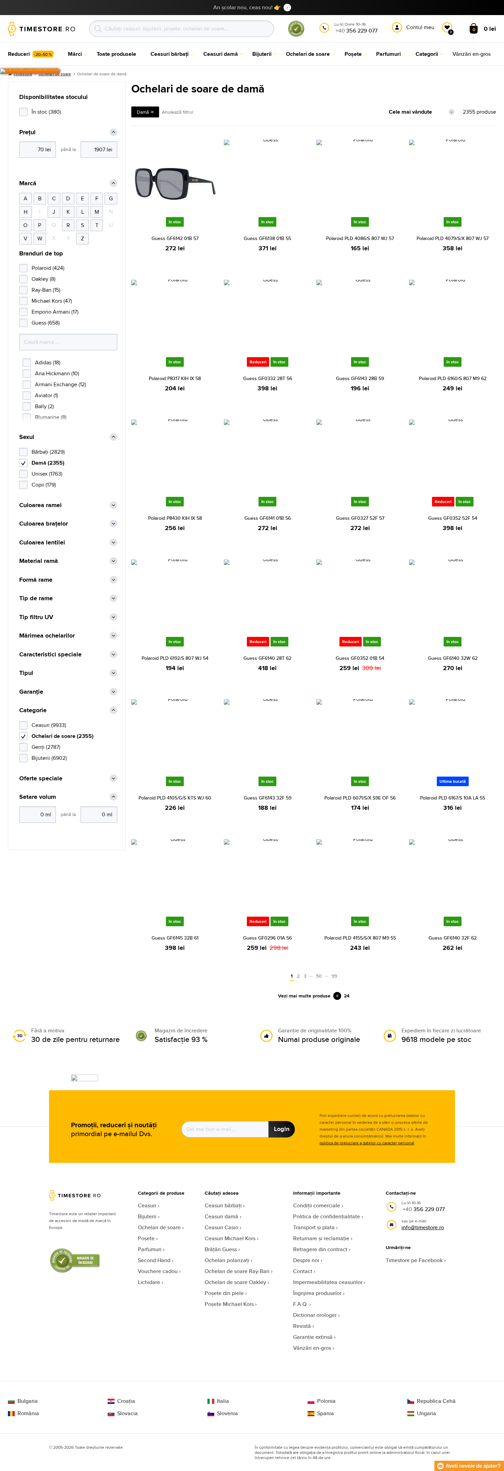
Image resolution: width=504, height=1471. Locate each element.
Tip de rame (36, 598)
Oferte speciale (40, 778)
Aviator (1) (46, 395)
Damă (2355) (48, 463)
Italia (223, 1401)
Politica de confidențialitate (326, 1216)
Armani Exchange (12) (60, 384)
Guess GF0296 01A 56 (267, 937)
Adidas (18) (47, 362)
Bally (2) (44, 406)
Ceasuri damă (221, 1216)
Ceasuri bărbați (223, 1205)
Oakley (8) (44, 279)
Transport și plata (314, 1227)
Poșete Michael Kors (229, 1304)
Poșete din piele (224, 1293)
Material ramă (38, 561)
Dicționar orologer (315, 1315)
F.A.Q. (300, 1304)
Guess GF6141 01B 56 (267, 518)
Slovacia (127, 1413)
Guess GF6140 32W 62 (453, 658)
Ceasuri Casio (221, 1227)
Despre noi (306, 1260)
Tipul (26, 673)
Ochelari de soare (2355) (63, 736)
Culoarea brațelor (43, 524)
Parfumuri (149, 1249)
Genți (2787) (46, 747)
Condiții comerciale (316, 1205)
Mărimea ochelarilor (47, 636)
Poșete (146, 1238)
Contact (302, 1271)
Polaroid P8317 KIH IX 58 (175, 378)
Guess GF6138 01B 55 (267, 238)
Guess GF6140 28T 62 (267, 658)
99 (334, 975)
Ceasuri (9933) (49, 725)
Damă (143, 112)
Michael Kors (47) (52, 301)
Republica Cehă (436, 1401)
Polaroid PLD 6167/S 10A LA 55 (452, 797)
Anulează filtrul (177, 112)
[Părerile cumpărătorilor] (30, 71)
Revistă (302, 1326)
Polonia (326, 1401)
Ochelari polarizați (227, 1260)
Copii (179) (44, 485)
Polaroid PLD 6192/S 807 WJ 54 (175, 658)
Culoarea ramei (40, 505)
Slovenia (227, 1413)
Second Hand (154, 1260)
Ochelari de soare (159, 1227)
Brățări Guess (221, 1249)
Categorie (33, 710)
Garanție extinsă (313, 1337)
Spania (325, 1413)
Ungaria (426, 1413)
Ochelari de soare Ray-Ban (237, 1271)
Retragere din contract (320, 1249)
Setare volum (37, 797)
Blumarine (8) (51, 417)
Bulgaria (27, 1401)
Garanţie (31, 692)
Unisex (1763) (47, 474)
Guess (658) (46, 323)
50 (319, 975)
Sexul (26, 437)
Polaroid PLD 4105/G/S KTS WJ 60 (175, 797)
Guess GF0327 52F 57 (360, 518)
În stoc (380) (46, 112)
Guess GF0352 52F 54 (452, 518)
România (28, 1413)
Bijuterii (147, 1216)
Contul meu (420, 27)
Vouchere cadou (158, 1271)
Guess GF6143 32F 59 (267, 797)
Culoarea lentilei (42, 542)
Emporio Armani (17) (55, 312)
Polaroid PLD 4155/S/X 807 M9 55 (360, 937)
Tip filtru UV (36, 617)
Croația (126, 1401)
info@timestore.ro (422, 1227)
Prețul (27, 132)
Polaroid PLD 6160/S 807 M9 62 (453, 378)
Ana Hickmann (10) (57, 373)
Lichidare (149, 1282)
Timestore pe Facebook (414, 1260)
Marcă (27, 183)
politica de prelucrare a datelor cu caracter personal (367, 1143)
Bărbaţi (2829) (48, 452)
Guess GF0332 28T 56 (267, 378)
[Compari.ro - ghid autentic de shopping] (296, 35)
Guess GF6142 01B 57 (175, 238)
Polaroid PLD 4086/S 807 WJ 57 (360, 238)
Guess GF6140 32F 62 (453, 937)
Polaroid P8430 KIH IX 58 (175, 518)
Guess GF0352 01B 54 (360, 658)
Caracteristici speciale (50, 654)
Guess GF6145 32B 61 (175, 937)
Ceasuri (147, 1205)
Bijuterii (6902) (49, 758)
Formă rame (35, 580)
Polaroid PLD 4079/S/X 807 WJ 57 (453, 238)
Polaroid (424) (48, 268)
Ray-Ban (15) (46, 290)
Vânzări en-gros (312, 1348)
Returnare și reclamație (321, 1238)
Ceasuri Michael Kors (230, 1238)
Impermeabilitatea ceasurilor (327, 1282)
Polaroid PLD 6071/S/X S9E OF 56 (360, 797)
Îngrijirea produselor (317, 1293)
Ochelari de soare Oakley (235, 1282)
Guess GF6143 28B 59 (360, 378)
